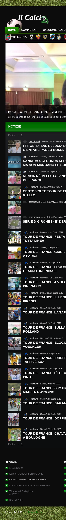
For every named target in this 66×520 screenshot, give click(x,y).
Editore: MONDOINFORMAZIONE (26, 474)
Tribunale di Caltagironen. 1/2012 (21, 493)
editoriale (33, 156)
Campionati (29, 29)
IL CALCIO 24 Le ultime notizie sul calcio (27, 23)
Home (12, 29)
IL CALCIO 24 (16, 468)
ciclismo (34, 187)
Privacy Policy (35, 512)
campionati (34, 141)
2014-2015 (19, 37)
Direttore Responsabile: (29, 485)
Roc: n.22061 (16, 500)
